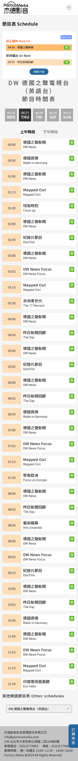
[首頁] (16, 4)
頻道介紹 (39, 71)
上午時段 (27, 131)
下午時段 (50, 131)
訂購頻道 (73, 736)
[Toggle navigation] (69, 7)
